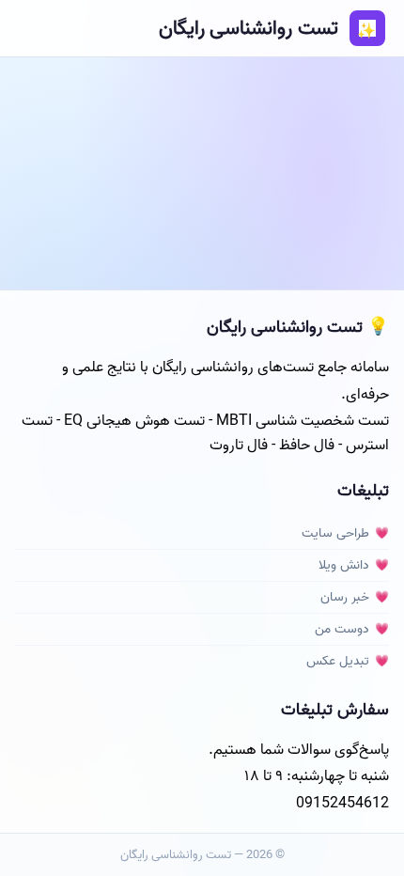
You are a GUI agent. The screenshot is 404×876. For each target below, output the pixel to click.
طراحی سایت (335, 533)
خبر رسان (344, 597)
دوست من (342, 629)
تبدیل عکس (337, 661)
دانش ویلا (344, 565)
